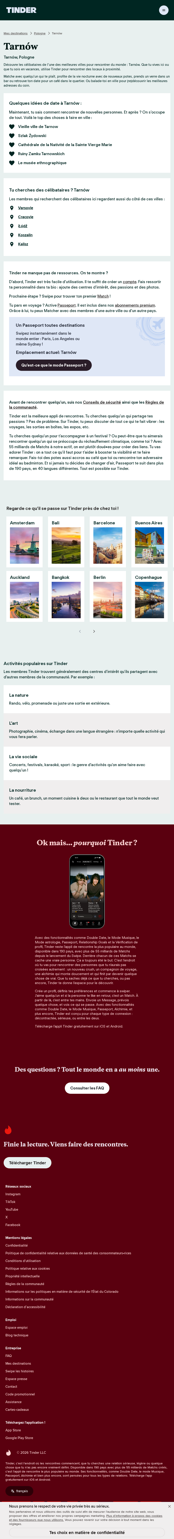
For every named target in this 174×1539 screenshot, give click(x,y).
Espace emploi (16, 1327)
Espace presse (16, 1378)
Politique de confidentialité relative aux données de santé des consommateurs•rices (68, 1253)
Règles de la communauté (24, 1283)
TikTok (10, 1201)
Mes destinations (16, 33)
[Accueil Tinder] (21, 10)
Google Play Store (19, 1437)
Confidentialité (16, 1245)
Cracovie (25, 217)
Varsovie (25, 208)
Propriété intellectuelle (22, 1276)
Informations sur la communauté (29, 1299)
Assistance (13, 1401)
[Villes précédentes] (80, 631)
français (22, 1491)
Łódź (22, 226)
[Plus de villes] (93, 631)
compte (129, 281)
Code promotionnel (20, 1394)
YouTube (11, 1209)
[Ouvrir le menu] (164, 10)
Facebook (12, 1224)
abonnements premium (135, 305)
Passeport (67, 305)
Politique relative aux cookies (27, 1268)
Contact (11, 1386)
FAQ (8, 1355)
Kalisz (23, 244)
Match (103, 296)
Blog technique (16, 1335)
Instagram (12, 1194)
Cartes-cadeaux (17, 1409)
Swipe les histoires (19, 1371)
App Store (13, 1430)
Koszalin (25, 235)
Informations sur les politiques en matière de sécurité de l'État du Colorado (61, 1291)
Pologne (40, 33)
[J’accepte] (169, 1506)
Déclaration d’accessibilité (25, 1307)
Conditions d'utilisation (23, 1260)
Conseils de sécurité (102, 402)
